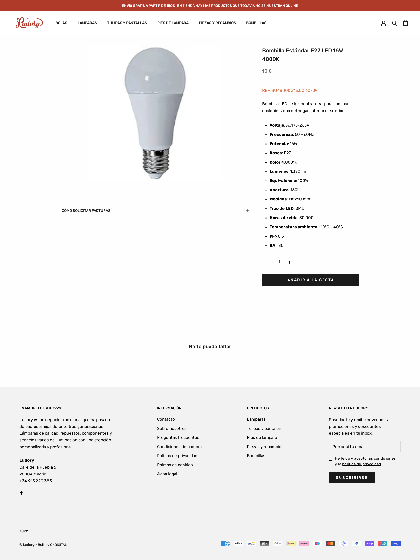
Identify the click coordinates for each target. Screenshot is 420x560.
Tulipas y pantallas (264, 428)
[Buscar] (394, 22)
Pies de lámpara (262, 437)
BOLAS (61, 23)
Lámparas (256, 419)
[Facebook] (21, 492)
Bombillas (256, 455)
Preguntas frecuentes (178, 437)
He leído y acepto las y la (365, 461)
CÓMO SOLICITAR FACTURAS (86, 210)
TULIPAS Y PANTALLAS (127, 23)
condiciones (385, 458)
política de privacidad (361, 464)
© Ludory (27, 545)
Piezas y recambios (265, 446)
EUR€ (23, 531)
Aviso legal (167, 473)
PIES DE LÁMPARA (173, 23)
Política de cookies (175, 464)
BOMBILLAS (256, 23)
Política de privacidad (177, 455)
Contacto (166, 419)
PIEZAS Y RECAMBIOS (217, 23)
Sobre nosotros (172, 428)
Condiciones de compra (179, 446)
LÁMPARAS (87, 23)
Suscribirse (352, 477)
